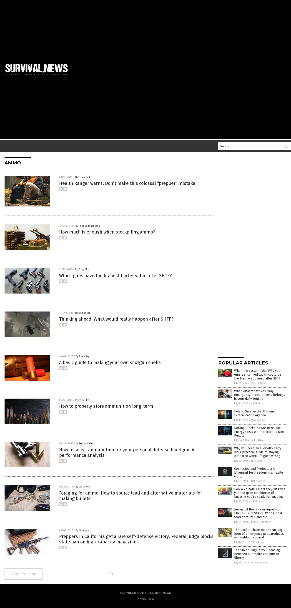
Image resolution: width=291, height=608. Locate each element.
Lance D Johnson (260, 521)
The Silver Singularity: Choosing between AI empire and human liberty (257, 554)
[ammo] (38, 76)
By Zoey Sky (82, 269)
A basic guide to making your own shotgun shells (110, 362)
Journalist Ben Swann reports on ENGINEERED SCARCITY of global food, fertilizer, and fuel (258, 513)
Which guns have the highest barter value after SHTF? (115, 275)
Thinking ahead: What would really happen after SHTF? (116, 319)
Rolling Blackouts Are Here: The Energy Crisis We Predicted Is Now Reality (259, 432)
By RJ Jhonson (82, 313)
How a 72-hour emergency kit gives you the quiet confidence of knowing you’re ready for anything (259, 493)
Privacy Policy (145, 598)
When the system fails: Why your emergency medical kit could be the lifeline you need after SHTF (258, 374)
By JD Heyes (82, 530)
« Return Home (23, 574)
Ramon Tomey (259, 562)
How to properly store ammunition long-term (106, 406)
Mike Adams (258, 420)
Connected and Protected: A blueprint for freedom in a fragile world (258, 472)
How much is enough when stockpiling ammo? (107, 232)
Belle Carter (258, 481)
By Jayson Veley (84, 443)
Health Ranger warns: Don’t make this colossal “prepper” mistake (127, 183)
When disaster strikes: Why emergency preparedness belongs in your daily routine (259, 395)
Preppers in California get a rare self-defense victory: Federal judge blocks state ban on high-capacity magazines (136, 539)
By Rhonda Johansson (87, 225)
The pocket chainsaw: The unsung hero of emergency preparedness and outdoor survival (259, 534)
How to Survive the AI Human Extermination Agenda (255, 413)
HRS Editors (258, 383)
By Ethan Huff (82, 177)
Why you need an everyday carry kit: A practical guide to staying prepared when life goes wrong (257, 452)
